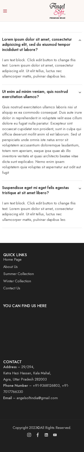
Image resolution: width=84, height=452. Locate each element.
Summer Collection (18, 273)
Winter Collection (17, 281)
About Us (10, 266)
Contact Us (11, 288)
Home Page (12, 259)
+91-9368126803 (46, 385)
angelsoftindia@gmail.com (37, 397)
